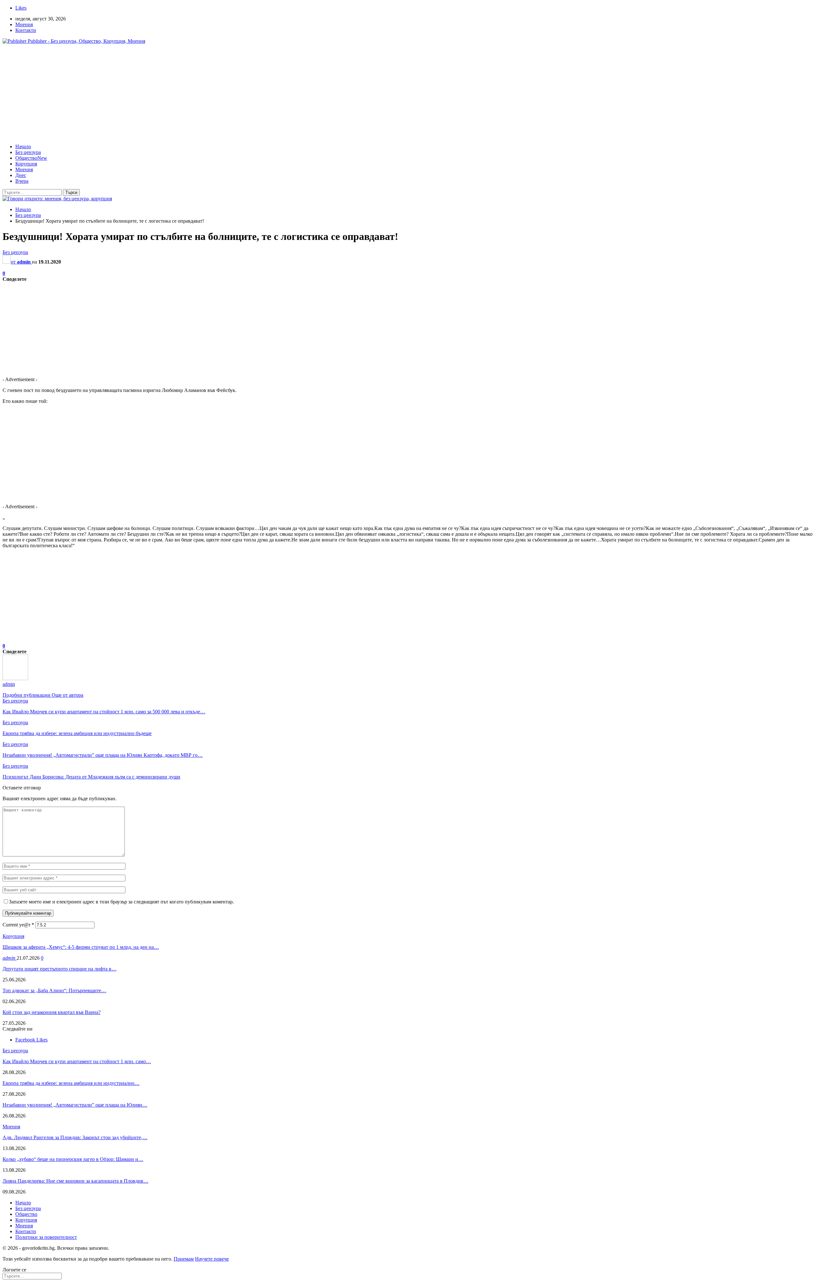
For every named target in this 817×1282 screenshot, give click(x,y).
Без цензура (28, 152)
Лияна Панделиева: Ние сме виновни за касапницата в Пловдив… (75, 1181)
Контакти (25, 30)
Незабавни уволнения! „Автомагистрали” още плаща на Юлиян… (75, 1105)
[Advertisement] (408, 94)
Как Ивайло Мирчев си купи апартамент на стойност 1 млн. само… (77, 1061)
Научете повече (212, 1259)
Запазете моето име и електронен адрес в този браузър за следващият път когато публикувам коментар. (121, 901)
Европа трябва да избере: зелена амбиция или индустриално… (71, 1083)
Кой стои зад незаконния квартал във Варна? (52, 1012)
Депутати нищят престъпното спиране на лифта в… (59, 968)
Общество (31, 158)
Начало (23, 146)
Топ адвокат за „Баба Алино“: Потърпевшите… (54, 990)
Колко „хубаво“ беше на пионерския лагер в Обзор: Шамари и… (73, 1159)
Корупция (26, 163)
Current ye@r (18, 924)
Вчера (21, 181)
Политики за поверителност (46, 1237)
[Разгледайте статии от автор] (15, 678)
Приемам (184, 1259)
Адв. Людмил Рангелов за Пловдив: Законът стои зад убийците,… (75, 1137)
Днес (20, 175)
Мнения (24, 24)
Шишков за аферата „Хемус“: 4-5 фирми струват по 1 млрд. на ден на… (81, 947)
